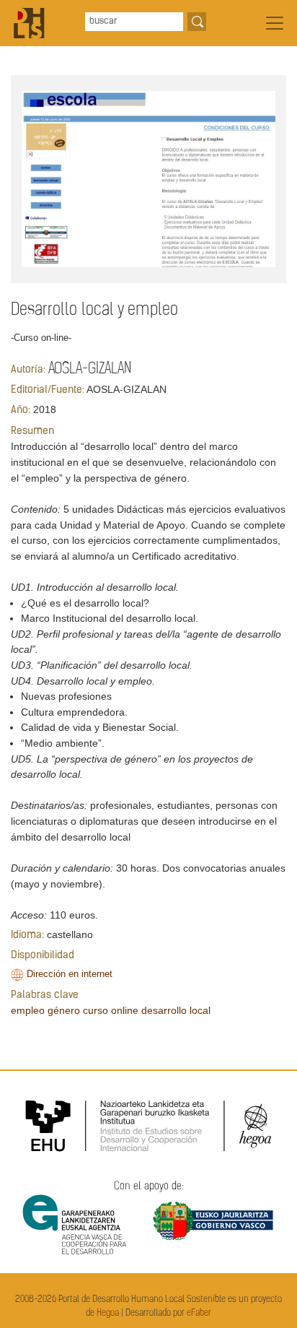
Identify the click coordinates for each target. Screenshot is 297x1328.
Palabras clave (45, 995)
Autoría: (28, 370)
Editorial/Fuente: (47, 390)
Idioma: (27, 935)
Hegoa (108, 1313)
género (64, 1010)
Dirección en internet (69, 973)
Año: (20, 410)
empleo (28, 1010)
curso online (110, 1010)
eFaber (199, 1313)
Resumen (32, 431)
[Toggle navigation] (274, 23)
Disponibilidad (42, 955)
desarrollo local (175, 1010)
